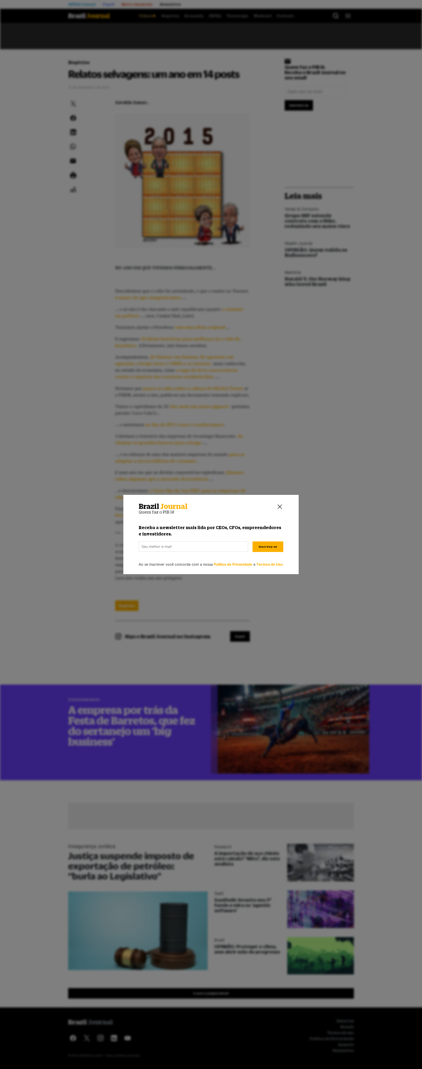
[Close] (279, 506)
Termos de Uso (269, 564)
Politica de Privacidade (233, 564)
